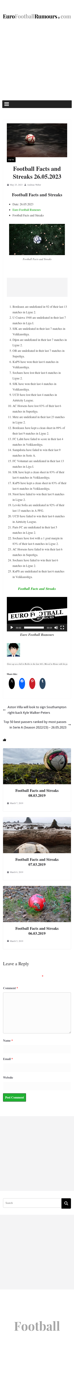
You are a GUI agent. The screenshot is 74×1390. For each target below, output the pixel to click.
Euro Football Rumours (27, 210)
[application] (37, 614)
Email (8, 1059)
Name (8, 1040)
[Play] (12, 628)
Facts (11, 159)
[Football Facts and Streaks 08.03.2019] (37, 751)
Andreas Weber (34, 184)
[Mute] (56, 628)
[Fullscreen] (62, 628)
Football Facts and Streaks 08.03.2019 (37, 793)
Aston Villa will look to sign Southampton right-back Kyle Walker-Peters (37, 710)
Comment (10, 988)
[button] (37, 614)
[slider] (34, 628)
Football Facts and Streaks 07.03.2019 (37, 862)
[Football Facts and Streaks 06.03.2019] (37, 889)
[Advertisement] (37, 61)
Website (8, 1077)
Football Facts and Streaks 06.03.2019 (37, 931)
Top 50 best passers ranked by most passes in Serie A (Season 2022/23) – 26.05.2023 (35, 724)
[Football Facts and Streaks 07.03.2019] (37, 820)
